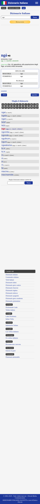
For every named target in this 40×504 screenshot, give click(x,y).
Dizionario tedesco (12, 293)
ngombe (5, 132)
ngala (4, 115)
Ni (2, 168)
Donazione (20, 22)
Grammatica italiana (12, 277)
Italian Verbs (10, 319)
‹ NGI (4, 95)
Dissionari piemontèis (13, 357)
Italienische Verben (12, 325)
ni (2, 155)
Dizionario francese (12, 288)
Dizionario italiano (12, 275)
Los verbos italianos (12, 332)
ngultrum (5, 138)
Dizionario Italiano (14, 8)
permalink (4, 91)
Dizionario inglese (11, 290)
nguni (4, 142)
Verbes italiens (10, 310)
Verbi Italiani (10, 280)
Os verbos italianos (12, 338)
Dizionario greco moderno (14, 298)
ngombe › (35, 95)
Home (4, 8)
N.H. (3, 148)
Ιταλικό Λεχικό (10, 351)
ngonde (5, 135)
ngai (3, 112)
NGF (3, 122)
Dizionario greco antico (13, 285)
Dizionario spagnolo (12, 296)
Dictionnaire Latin (11, 307)
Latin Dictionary (11, 316)
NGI (3, 125)
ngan (3, 119)
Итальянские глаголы (13, 344)
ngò (23, 8)
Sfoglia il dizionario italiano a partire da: (20, 179)
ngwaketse (6, 145)
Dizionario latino (11, 282)
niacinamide (7, 174)
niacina (5, 171)
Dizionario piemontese (13, 301)
